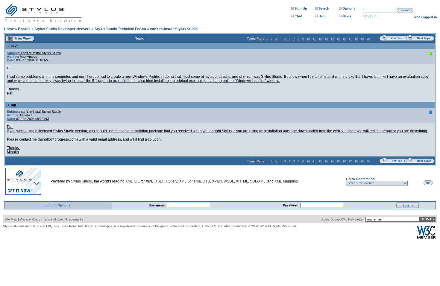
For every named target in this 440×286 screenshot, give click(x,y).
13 (326, 38)
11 (314, 38)
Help (322, 16)
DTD (206, 181)
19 (362, 38)
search (405, 10)
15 (338, 38)
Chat (298, 16)
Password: (292, 205)
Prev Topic (398, 38)
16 (344, 38)
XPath (217, 181)
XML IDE (132, 181)
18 (356, 38)
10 (308, 38)
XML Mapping (285, 181)
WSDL (229, 181)
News (346, 16)
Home (9, 29)
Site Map (10, 219)
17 (350, 38)
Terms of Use (53, 219)
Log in (371, 16)
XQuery (171, 181)
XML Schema (190, 181)
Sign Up (301, 8)
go (428, 182)
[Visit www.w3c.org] (426, 237)
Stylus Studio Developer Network (62, 29)
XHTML (242, 181)
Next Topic (424, 38)
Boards (24, 29)
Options (348, 8)
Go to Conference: (360, 179)
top (13, 105)
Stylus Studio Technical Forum (120, 29)
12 (320, 38)
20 (368, 38)
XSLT (159, 181)
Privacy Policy (30, 219)
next (14, 46)
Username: (158, 205)
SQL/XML (257, 181)
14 (332, 38)
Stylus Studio (81, 181)
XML (149, 181)
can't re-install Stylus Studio (174, 29)
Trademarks (75, 219)
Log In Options (58, 205)
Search (323, 8)
